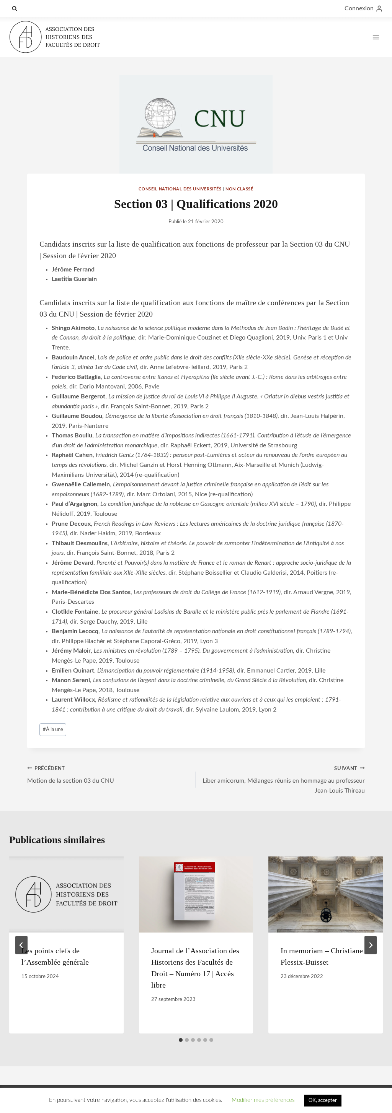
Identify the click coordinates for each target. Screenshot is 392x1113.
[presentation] (66, 894)
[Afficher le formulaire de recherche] (14, 8)
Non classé (239, 189)
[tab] (181, 1040)
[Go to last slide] (21, 945)
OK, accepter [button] (323, 1100)
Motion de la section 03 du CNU (70, 775)
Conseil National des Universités (180, 189)
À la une (53, 729)
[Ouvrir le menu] (376, 37)
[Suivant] (370, 945)
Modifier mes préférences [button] (263, 1100)
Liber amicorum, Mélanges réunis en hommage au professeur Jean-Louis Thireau (284, 780)
